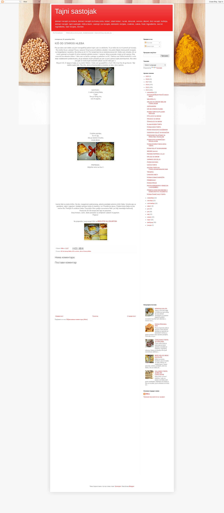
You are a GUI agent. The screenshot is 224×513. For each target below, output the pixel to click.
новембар (150, 198)
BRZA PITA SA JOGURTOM (107, 221)
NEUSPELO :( (151, 99)
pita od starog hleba (85, 251)
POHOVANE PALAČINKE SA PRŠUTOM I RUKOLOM (156, 136)
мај (148, 214)
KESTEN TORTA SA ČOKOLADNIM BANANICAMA (157, 168)
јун (148, 211)
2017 (147, 82)
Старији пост (131, 316)
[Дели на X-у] (78, 248)
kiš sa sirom (75, 251)
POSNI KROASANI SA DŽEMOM (157, 130)
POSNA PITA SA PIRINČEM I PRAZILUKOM (156, 140)
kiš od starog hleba (66, 251)
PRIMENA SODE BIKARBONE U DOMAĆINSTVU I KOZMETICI (157, 191)
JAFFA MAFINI (151, 106)
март (149, 220)
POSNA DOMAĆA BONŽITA (155, 177)
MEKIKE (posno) (152, 151)
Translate (159, 68)
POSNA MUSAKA (152, 162)
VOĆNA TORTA (152, 165)
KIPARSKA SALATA (161, 308)
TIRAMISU (150, 172)
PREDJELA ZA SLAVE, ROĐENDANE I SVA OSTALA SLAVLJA (89, 33)
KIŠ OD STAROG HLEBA (155, 109)
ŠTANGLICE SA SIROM (154, 121)
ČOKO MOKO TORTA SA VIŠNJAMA (161, 340)
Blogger (131, 486)
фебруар (150, 222)
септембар (151, 203)
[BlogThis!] (76, 248)
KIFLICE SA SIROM (153, 157)
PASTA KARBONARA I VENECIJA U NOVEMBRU (157, 186)
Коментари (150, 46)
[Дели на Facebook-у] (80, 248)
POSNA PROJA (152, 183)
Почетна (95, 316)
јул (148, 209)
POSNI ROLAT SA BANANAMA (157, 148)
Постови (149, 43)
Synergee (118, 486)
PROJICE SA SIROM (153, 119)
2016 (147, 84)
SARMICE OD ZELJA (153, 159)
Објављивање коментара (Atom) (77, 319)
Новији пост (59, 316)
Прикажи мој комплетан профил (154, 397)
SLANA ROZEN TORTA (154, 124)
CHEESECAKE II (152, 175)
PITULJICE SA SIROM (154, 116)
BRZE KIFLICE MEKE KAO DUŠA (161, 356)
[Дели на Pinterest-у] (82, 248)
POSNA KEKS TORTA (154, 127)
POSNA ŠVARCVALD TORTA (156, 194)
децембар (150, 92)
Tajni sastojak (76, 11)
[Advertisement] (95, 116)
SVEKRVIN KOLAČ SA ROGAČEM (158, 132)
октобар (150, 200)
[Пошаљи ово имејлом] (73, 248)
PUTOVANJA (58, 33)
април (149, 217)
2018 (147, 79)
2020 (147, 76)
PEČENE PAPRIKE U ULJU (155, 154)
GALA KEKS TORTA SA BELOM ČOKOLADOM (161, 372)
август (149, 206)
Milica (148, 394)
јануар (149, 225)
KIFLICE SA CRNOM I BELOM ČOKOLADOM (156, 102)
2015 (147, 87)
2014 (147, 90)
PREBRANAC (151, 180)
